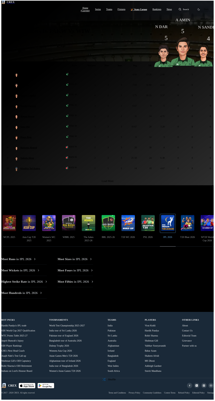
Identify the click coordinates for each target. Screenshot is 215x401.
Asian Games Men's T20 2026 (63, 356)
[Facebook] (189, 385)
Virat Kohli (150, 325)
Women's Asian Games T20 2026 (65, 371)
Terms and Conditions (117, 393)
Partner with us (189, 346)
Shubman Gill (151, 340)
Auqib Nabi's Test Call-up (13, 356)
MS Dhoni (150, 361)
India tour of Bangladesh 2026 (63, 366)
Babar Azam (150, 351)
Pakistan (112, 330)
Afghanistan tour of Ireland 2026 (65, 361)
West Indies (113, 366)
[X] (196, 385)
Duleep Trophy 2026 (59, 346)
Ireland (111, 351)
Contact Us (187, 330)
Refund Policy (184, 393)
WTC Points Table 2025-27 (14, 335)
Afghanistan (113, 346)
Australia (112, 340)
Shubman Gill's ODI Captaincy (16, 361)
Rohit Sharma (151, 335)
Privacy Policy (134, 393)
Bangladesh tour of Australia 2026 (65, 340)
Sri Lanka (112, 335)
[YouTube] (211, 385)
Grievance (187, 340)
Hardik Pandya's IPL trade (13, 325)
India (110, 325)
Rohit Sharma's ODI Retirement (16, 366)
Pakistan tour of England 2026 (63, 335)
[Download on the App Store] (27, 385)
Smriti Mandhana (153, 371)
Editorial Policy (198, 393)
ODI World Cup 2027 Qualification (18, 330)
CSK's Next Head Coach (13, 351)
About (185, 325)
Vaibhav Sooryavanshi (155, 346)
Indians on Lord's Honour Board (16, 371)
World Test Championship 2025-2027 (67, 325)
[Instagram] (204, 385)
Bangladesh (113, 356)
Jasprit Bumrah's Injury (12, 340)
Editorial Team (189, 335)
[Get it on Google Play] (45, 385)
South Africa (114, 371)
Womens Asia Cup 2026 (60, 351)
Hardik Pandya (152, 330)
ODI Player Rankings (11, 346)
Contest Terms (170, 393)
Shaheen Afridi (152, 356)
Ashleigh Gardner (153, 366)
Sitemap (210, 393)
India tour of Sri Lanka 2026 (63, 330)
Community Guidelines (152, 393)
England (112, 361)
